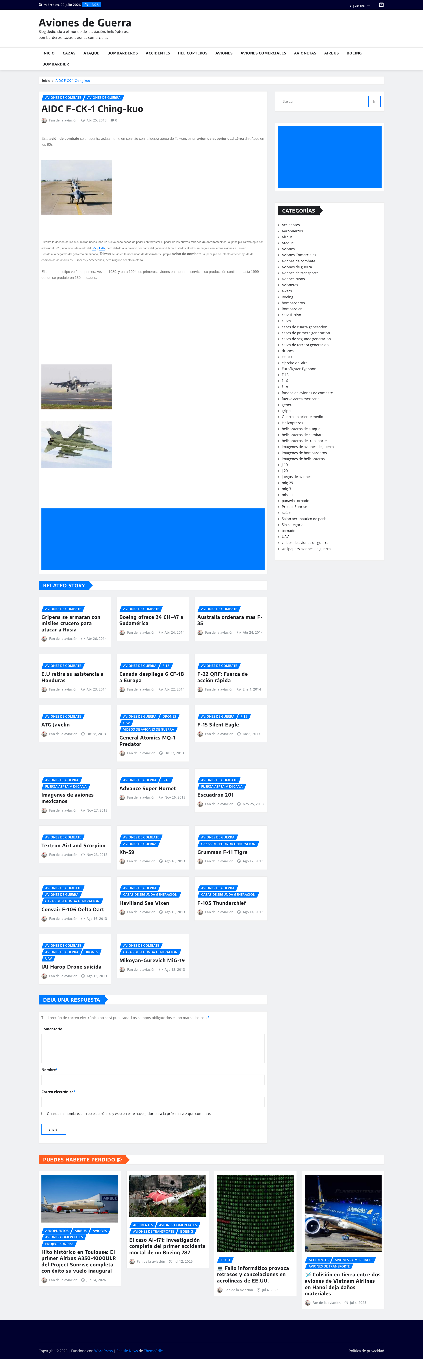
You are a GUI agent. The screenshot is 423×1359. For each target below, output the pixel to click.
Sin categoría (292, 524)
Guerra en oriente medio (302, 416)
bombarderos (293, 303)
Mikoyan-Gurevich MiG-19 (152, 960)
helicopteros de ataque (301, 428)
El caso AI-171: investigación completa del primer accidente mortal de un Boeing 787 (167, 1246)
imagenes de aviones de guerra (308, 446)
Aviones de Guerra (85, 22)
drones (288, 350)
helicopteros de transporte (304, 440)
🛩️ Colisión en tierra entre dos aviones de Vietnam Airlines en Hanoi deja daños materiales (343, 1283)
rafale (286, 512)
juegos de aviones (297, 476)
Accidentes (158, 53)
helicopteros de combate (302, 434)
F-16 (102, 248)
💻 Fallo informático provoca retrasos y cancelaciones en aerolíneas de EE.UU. (253, 1274)
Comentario (51, 1029)
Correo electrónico (58, 1091)
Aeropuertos (292, 231)
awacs (287, 291)
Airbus (331, 53)
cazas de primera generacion (306, 332)
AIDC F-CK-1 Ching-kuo (73, 80)
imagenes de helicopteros (303, 458)
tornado (288, 530)
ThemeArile (153, 1350)
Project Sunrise (294, 506)
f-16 (285, 380)
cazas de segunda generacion (306, 338)
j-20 (285, 470)
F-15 (285, 374)
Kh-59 (127, 852)
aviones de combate (298, 261)
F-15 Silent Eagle (218, 724)
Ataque (91, 53)
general (288, 404)
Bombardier (56, 64)
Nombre (49, 1069)
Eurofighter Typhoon (299, 368)
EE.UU (287, 357)
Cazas (69, 53)
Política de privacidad (366, 1350)
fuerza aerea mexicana (300, 398)
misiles (287, 494)
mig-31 (287, 488)
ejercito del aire (295, 362)
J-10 (285, 464)
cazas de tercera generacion (305, 344)
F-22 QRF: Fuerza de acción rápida (222, 677)
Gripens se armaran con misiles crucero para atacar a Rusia (70, 623)
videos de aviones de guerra (305, 542)
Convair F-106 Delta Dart (72, 909)
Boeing (354, 53)
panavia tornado (295, 500)
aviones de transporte (300, 273)
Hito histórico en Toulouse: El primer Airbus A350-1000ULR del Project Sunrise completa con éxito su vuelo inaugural (78, 1261)
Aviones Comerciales (263, 53)
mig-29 (287, 482)
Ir (374, 101)
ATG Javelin (55, 724)
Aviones (224, 53)
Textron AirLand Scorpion (73, 845)
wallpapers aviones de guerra (306, 548)
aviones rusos (293, 278)
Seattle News (127, 1350)
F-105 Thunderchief (221, 903)
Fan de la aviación (63, 120)
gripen (287, 410)
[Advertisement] (154, 539)
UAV (285, 536)
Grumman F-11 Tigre (222, 852)
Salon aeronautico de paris (304, 518)
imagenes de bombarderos (304, 452)
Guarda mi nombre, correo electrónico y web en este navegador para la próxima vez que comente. (129, 1113)
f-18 (285, 387)
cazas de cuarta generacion (304, 327)
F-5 (94, 248)
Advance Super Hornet (147, 788)
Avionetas (305, 53)
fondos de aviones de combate (307, 392)
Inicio (49, 53)
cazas (286, 320)
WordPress (103, 1350)
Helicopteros (193, 53)
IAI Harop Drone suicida (71, 966)
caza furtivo (291, 314)
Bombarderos (123, 53)
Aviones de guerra (297, 267)
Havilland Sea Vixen (144, 903)
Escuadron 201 (215, 795)
